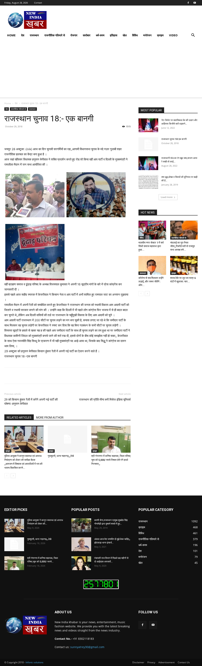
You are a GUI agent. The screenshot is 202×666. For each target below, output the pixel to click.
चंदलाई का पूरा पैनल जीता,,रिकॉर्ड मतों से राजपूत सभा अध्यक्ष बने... (182, 246)
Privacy (151, 662)
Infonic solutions (34, 662)
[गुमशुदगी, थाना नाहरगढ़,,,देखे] (67, 439)
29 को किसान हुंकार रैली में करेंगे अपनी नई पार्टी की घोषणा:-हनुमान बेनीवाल (31, 402)
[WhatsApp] (59, 135)
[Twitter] (41, 135)
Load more (167, 197)
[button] (193, 35)
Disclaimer (138, 662)
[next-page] (13, 475)
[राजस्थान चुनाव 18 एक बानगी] (148, 144)
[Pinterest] (50, 135)
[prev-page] (6, 475)
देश (22, 35)
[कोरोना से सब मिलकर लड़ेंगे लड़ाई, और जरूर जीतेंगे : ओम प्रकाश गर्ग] (152, 265)
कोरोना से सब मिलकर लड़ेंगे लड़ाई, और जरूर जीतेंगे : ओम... (151, 281)
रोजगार (73, 35)
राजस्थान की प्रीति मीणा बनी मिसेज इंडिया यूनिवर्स (105, 399)
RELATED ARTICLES (19, 417)
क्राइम (160, 35)
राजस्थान (34, 35)
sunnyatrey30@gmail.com (87, 647)
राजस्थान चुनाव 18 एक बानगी (174, 139)
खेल (125, 35)
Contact (38, 2)
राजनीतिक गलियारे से (54, 35)
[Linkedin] (68, 135)
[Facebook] (188, 3)
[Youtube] (195, 3)
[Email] (77, 135)
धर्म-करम (100, 35)
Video (173, 35)
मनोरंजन (147, 35)
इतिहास (113, 35)
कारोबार (86, 35)
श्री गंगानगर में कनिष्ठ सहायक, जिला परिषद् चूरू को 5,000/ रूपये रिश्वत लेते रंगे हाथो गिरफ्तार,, (111, 459)
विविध (135, 35)
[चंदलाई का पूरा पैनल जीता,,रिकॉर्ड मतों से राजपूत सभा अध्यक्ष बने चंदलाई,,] (184, 230)
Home (11, 35)
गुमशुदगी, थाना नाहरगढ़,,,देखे (61, 455)
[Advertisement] (101, 69)
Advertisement (166, 662)
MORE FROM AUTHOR (50, 417)
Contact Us (184, 662)
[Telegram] (86, 135)
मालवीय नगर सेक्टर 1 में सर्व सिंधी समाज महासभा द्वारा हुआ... (151, 246)
